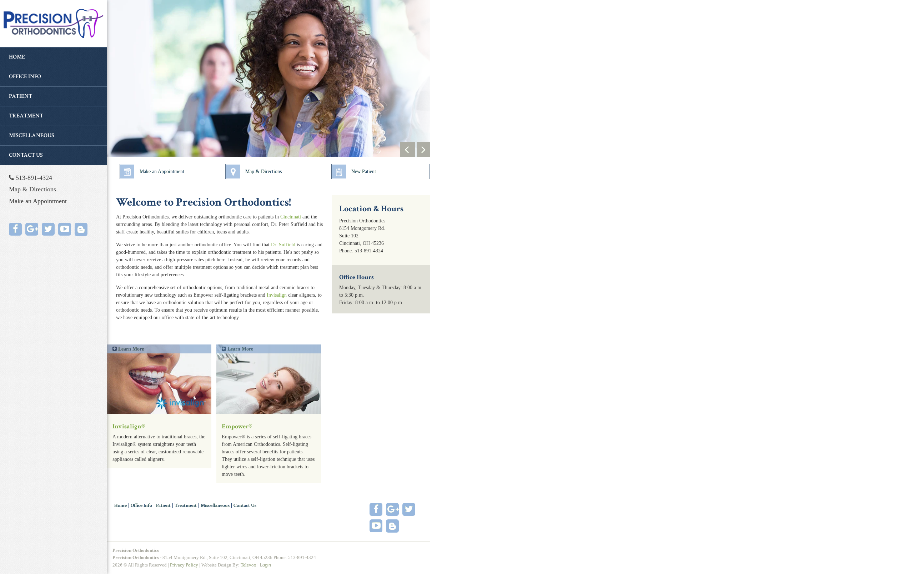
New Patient (363, 171)
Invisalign (277, 295)
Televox (248, 565)
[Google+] (31, 229)
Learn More (130, 349)
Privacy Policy (184, 565)
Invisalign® (128, 426)
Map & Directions (32, 189)
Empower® (237, 426)
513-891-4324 (33, 177)
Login (265, 565)
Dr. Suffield (283, 244)
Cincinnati (290, 217)
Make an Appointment (38, 201)
